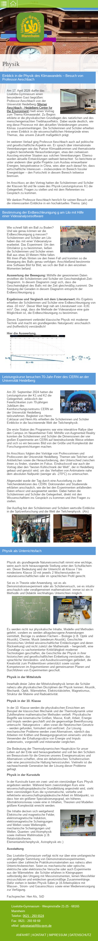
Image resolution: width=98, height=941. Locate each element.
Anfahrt (23, 935)
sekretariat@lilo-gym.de (36, 925)
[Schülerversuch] (72, 609)
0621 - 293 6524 (33, 916)
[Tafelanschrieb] (31, 609)
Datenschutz (80, 935)
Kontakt (39, 935)
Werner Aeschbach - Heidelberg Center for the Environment (29, 108)
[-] (48, 367)
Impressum (58, 935)
